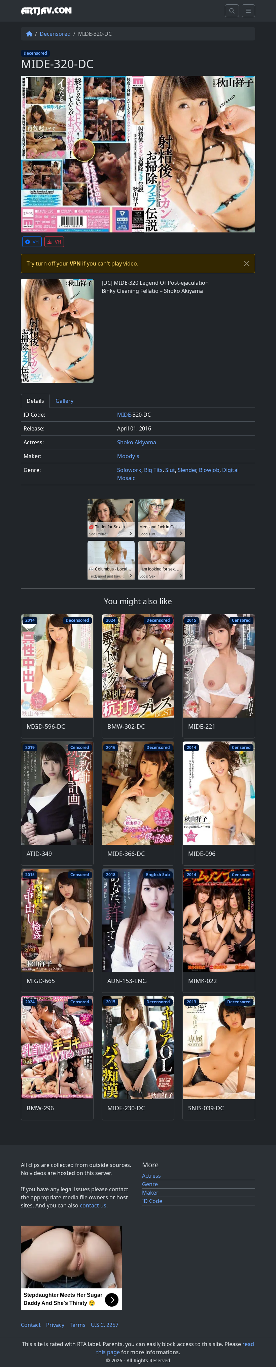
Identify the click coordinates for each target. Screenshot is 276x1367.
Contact (31, 1325)
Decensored (55, 33)
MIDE (124, 414)
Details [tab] (35, 400)
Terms (77, 1325)
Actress (151, 1175)
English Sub (158, 874)
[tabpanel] (138, 449)
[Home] (29, 33)
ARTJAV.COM (46, 11)
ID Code (152, 1201)
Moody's (128, 456)
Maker (150, 1192)
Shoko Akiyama (136, 442)
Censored (241, 620)
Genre (150, 1184)
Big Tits (153, 470)
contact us (93, 1205)
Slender (187, 470)
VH (36, 242)
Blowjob (209, 470)
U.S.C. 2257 (104, 1325)
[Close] (247, 263)
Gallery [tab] (64, 400)
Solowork (129, 470)
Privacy (55, 1325)
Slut (170, 470)
